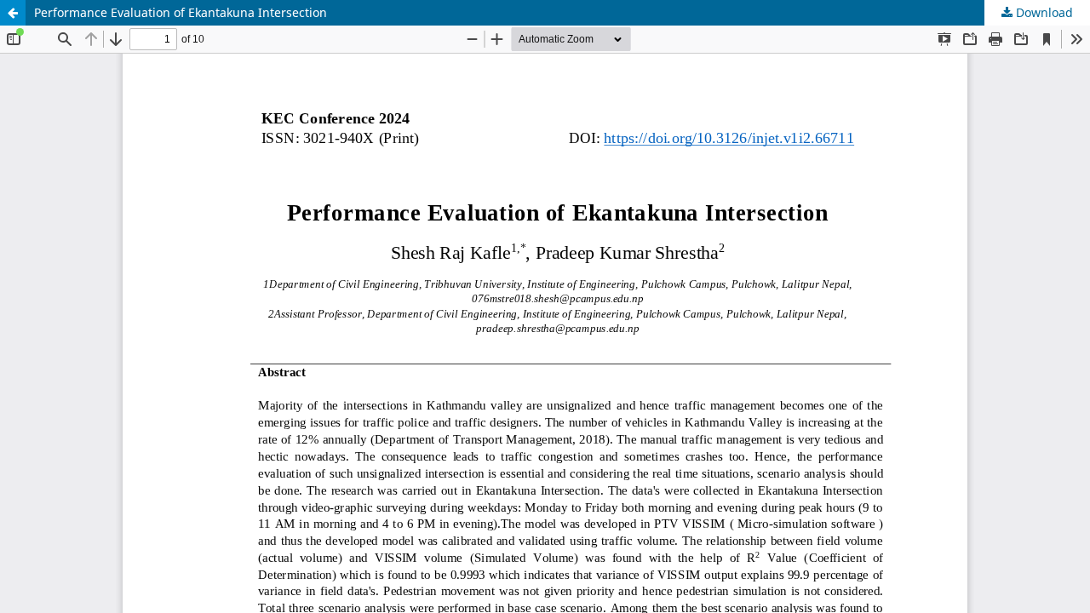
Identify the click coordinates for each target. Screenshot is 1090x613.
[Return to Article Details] (13, 13)
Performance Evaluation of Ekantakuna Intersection (180, 12)
